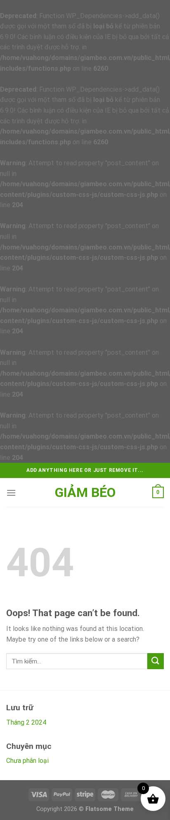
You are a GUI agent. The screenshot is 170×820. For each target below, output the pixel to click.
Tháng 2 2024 (26, 722)
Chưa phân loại (27, 761)
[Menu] (11, 493)
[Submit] (155, 661)
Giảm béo (85, 492)
